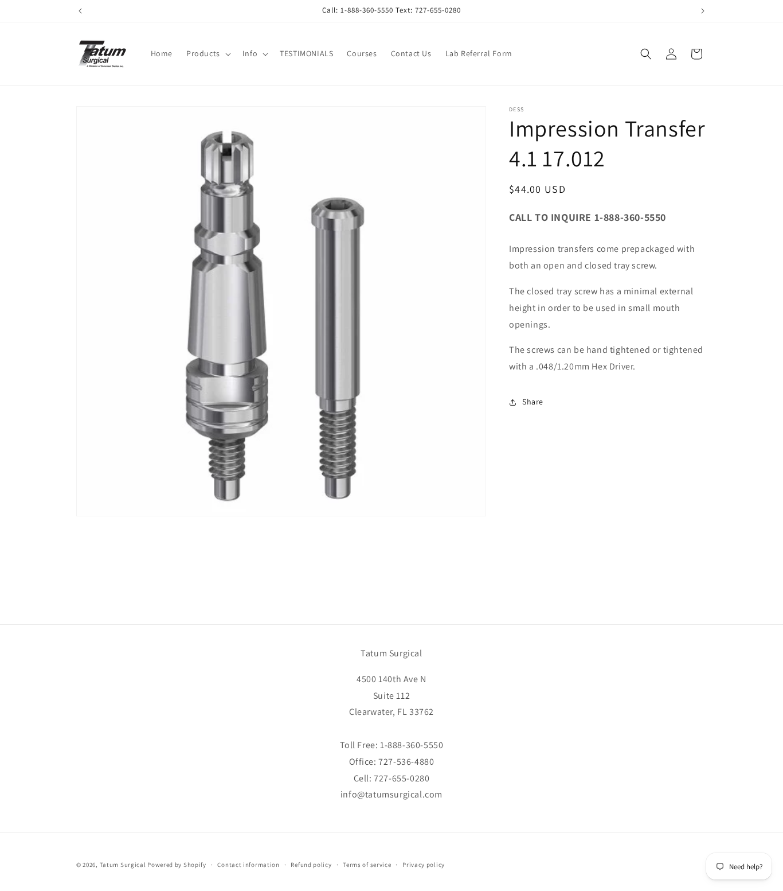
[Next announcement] (702, 11)
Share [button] (532, 402)
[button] (207, 53)
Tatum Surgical (123, 865)
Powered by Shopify (176, 865)
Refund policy (311, 864)
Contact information (248, 864)
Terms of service (367, 864)
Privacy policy (423, 864)
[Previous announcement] (80, 11)
